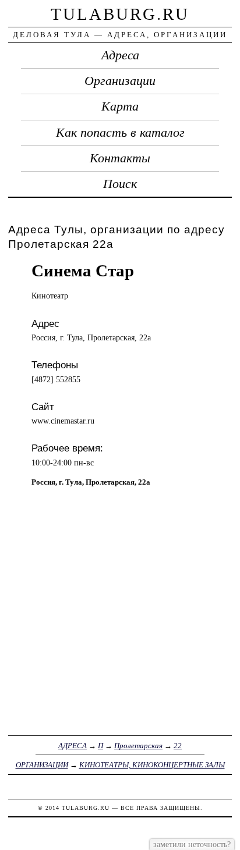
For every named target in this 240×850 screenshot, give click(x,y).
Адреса (120, 55)
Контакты (120, 158)
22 (178, 745)
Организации (120, 81)
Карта (120, 106)
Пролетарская (138, 745)
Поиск (120, 184)
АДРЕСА (72, 745)
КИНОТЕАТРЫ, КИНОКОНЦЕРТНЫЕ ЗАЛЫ (152, 764)
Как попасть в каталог (120, 133)
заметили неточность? (192, 844)
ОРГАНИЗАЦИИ (42, 764)
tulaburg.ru (120, 14)
